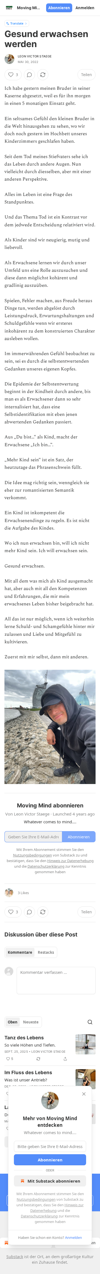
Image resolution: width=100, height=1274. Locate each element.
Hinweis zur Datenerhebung (70, 860)
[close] (83, 1093)
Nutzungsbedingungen (36, 1199)
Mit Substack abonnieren (54, 1181)
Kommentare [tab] (20, 952)
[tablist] (30, 952)
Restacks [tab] (46, 952)
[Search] (90, 1022)
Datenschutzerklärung (39, 1216)
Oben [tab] (13, 1022)
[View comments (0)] (29, 74)
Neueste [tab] (31, 1022)
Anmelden (85, 7)
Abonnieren (59, 7)
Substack (14, 1256)
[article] (50, 1048)
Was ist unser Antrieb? (25, 1080)
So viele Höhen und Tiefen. (30, 1045)
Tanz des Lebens (24, 1037)
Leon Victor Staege (35, 56)
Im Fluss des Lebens (28, 1072)
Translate (16, 23)
